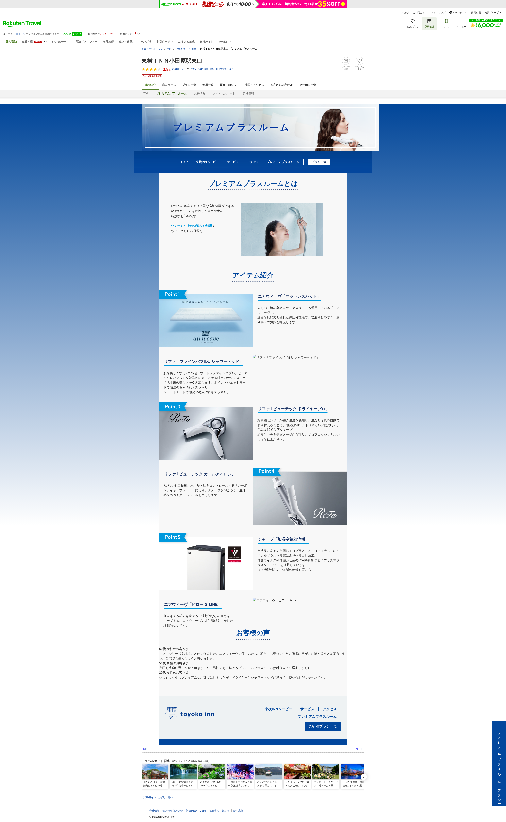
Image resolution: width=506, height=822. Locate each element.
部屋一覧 (207, 84)
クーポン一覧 (307, 84)
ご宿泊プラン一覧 (323, 726)
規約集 (226, 810)
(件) (176, 69)
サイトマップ (438, 12)
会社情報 (154, 810)
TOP (145, 93)
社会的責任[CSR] (196, 810)
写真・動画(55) (229, 84)
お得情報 (199, 93)
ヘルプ (405, 12)
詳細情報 (248, 93)
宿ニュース (169, 84)
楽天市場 (476, 12)
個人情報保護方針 (172, 810)
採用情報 (214, 810)
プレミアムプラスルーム (283, 162)
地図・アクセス (254, 84)
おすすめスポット (224, 93)
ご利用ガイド (420, 12)
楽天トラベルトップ (152, 48)
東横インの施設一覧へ (159, 797)
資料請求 (238, 810)
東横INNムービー (207, 162)
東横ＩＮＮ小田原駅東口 (172, 61)
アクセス (253, 162)
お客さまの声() (281, 84)
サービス (233, 162)
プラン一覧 (189, 84)
